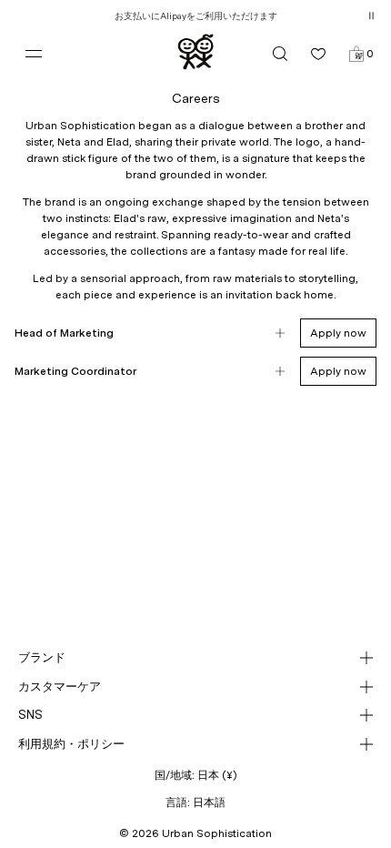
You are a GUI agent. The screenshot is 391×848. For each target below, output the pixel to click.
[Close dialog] (355, 225)
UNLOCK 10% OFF (195, 590)
